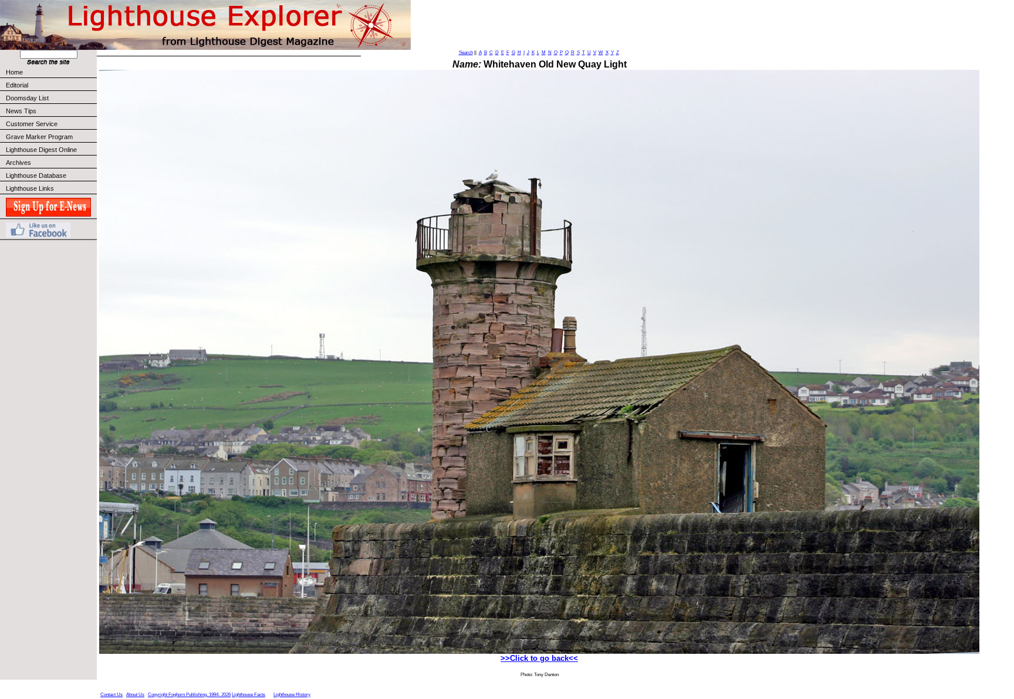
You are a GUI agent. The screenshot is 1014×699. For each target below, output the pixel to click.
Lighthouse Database (36, 175)
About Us (135, 694)
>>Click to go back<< (539, 658)
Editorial (17, 85)
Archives (18, 162)
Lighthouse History (291, 694)
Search (466, 52)
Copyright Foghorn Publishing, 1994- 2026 (189, 694)
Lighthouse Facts (248, 694)
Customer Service (32, 123)
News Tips (21, 110)
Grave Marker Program (39, 136)
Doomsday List (27, 98)
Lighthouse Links (30, 188)
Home (14, 72)
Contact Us (111, 694)
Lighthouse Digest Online (41, 149)
